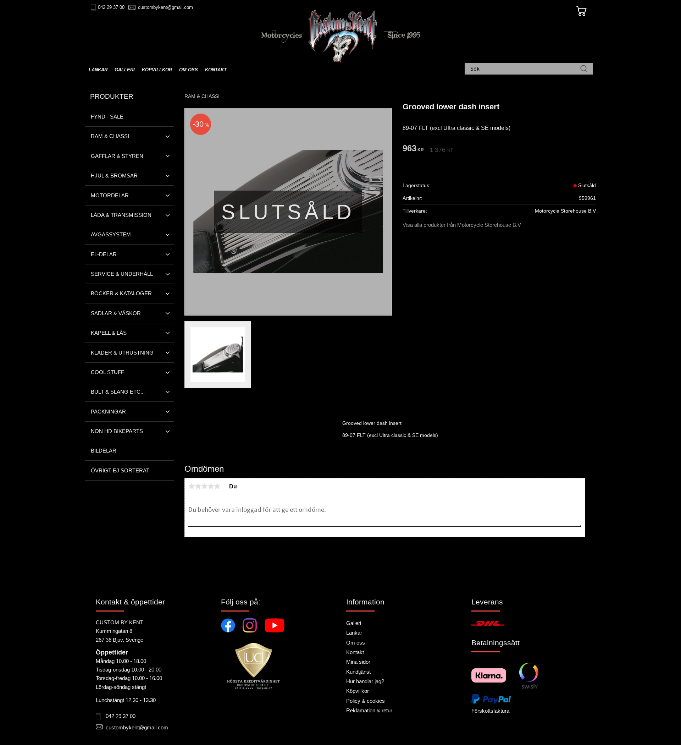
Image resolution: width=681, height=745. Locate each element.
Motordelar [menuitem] (110, 195)
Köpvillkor (357, 691)
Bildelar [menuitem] (103, 451)
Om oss (355, 643)
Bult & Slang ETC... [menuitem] (118, 392)
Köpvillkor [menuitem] (157, 69)
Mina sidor (358, 662)
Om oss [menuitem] (188, 69)
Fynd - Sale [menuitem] (107, 117)
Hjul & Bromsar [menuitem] (114, 175)
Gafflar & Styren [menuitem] (117, 156)
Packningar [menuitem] (108, 412)
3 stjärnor (204, 486)
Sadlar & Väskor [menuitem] (116, 313)
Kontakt (355, 652)
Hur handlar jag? (365, 681)
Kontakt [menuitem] (216, 69)
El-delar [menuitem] (104, 254)
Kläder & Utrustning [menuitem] (122, 353)
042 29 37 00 (111, 7)
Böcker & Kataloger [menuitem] (121, 293)
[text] (413, 149)
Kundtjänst (358, 672)
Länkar (354, 633)
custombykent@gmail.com (165, 7)
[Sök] (583, 69)
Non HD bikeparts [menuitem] (117, 431)
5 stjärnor (217, 486)
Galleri (353, 623)
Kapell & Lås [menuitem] (109, 333)
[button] (167, 136)
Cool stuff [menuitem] (107, 372)
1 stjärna (191, 486)
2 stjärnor (198, 486)
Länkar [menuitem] (98, 69)
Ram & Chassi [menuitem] (110, 136)
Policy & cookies (365, 701)
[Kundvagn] (581, 11)
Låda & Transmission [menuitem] (121, 215)
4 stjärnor (210, 486)
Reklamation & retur (369, 710)
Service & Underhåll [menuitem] (122, 274)
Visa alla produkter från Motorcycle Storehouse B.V (462, 225)
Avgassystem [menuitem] (111, 234)
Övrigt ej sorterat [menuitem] (120, 470)
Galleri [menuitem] (125, 69)
